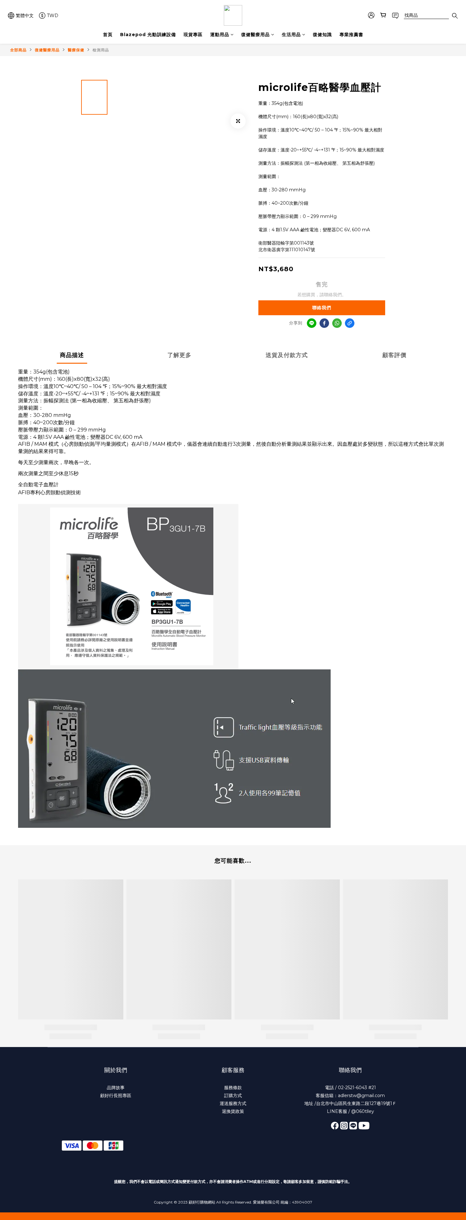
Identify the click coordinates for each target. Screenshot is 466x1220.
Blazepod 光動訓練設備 (148, 34)
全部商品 (18, 50)
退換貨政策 (233, 1111)
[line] (311, 323)
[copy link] (349, 323)
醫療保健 (76, 50)
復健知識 (322, 34)
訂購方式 (233, 1095)
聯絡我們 (321, 307)
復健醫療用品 (255, 34)
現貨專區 (193, 34)
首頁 (108, 34)
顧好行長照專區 (115, 1095)
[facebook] (324, 323)
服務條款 (233, 1087)
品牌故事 (116, 1087)
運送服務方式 (233, 1103)
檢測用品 (101, 50)
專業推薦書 (351, 34)
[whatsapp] (337, 323)
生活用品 (291, 34)
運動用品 (219, 34)
